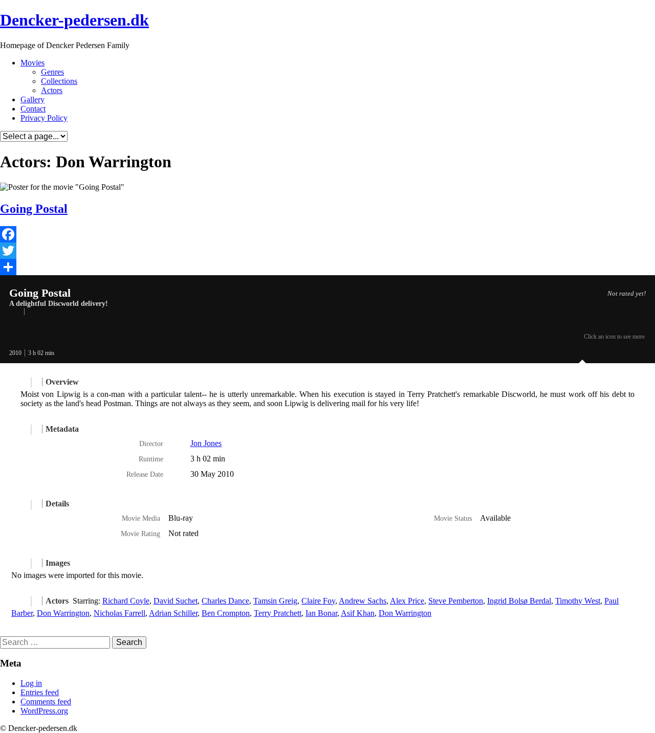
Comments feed (45, 701)
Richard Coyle (125, 600)
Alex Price (407, 600)
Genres (52, 72)
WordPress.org (44, 710)
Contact (33, 108)
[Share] (327, 267)
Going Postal (34, 208)
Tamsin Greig (275, 600)
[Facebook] (327, 234)
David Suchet (176, 600)
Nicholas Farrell (119, 613)
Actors (51, 90)
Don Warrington (63, 613)
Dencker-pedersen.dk (74, 20)
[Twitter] (327, 250)
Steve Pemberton (455, 600)
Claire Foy (318, 600)
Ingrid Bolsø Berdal (519, 600)
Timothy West (577, 600)
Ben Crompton (226, 613)
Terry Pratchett (277, 613)
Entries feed (39, 692)
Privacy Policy (44, 118)
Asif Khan (358, 613)
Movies (32, 62)
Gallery (32, 99)
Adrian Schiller (173, 613)
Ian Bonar (321, 613)
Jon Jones (206, 443)
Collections (59, 81)
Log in (31, 683)
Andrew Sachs (362, 600)
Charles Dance (225, 600)
